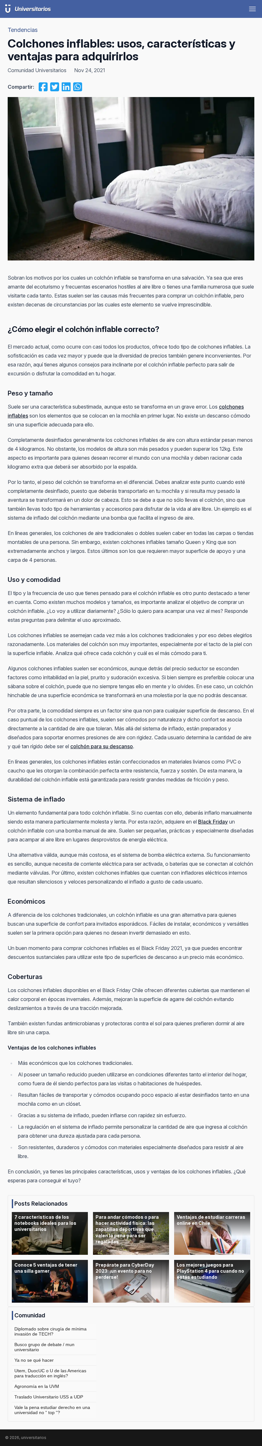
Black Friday (213, 821)
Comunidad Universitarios (37, 70)
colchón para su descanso (101, 746)
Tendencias (23, 29)
